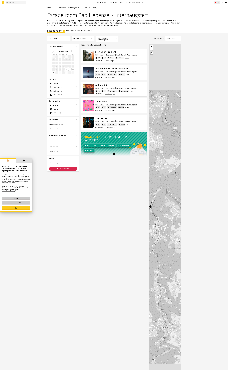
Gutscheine (113, 2)
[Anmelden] (222, 3)
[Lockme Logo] (2, 2)
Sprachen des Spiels (56, 124)
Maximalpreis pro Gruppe (58, 135)
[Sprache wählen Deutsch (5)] (63, 129)
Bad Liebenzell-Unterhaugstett (88, 7)
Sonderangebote (84, 31)
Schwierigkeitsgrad (55, 101)
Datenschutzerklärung (8, 191)
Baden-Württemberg (67, 7)
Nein (16, 198)
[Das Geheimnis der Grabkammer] (88, 72)
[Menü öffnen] (226, 2)
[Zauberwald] (88, 105)
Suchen (51, 158)
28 (66, 69)
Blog (121, 2)
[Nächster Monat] (73, 51)
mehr (127, 58)
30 (73, 69)
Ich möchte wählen (16, 203)
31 (53, 72)
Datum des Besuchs (56, 47)
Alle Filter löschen (64, 169)
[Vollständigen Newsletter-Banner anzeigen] (114, 153)
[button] (151, 46)
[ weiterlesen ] (113, 25)
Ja (16, 208)
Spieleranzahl (53, 147)
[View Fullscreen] (151, 53)
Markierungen (54, 119)
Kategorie (52, 79)
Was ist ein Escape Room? (134, 2)
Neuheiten (71, 31)
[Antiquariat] (88, 89)
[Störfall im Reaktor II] (88, 55)
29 (69, 69)
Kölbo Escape (99, 55)
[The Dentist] (88, 122)
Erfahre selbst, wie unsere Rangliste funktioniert (87, 25)
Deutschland (52, 7)
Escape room (55, 31)
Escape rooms (102, 2)
